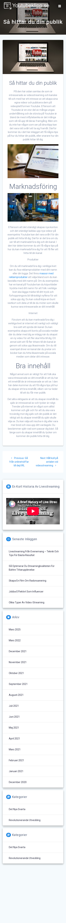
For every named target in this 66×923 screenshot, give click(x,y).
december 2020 (18, 782)
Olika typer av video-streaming (26, 602)
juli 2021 (14, 705)
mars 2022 (15, 640)
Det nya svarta (17, 809)
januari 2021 (16, 771)
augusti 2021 (16, 695)
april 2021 (14, 738)
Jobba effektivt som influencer (26, 591)
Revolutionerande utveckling (24, 820)
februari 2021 (16, 760)
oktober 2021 (16, 673)
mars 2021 (15, 749)
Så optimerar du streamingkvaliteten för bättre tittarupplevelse (32, 568)
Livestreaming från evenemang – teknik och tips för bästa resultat (34, 553)
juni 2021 (14, 716)
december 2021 (18, 651)
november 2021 (18, 662)
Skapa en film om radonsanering (27, 580)
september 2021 (18, 684)
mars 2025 (15, 629)
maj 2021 (14, 727)
